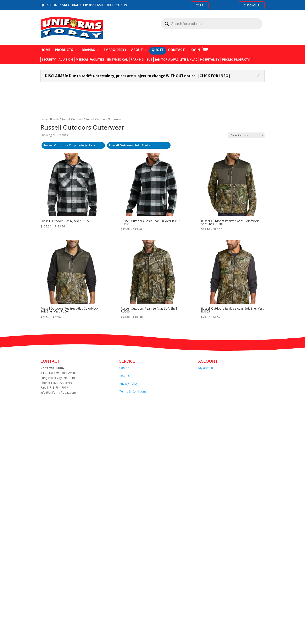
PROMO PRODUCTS (236, 59)
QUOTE (157, 49)
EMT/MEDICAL (117, 59)
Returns (124, 376)
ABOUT (137, 49)
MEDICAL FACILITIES (90, 59)
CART (199, 5)
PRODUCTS (64, 49)
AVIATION (66, 59)
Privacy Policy (128, 383)
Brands (54, 119)
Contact (124, 368)
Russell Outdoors (72, 119)
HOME (45, 49)
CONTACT (176, 49)
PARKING (137, 59)
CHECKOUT (251, 5)
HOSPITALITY (209, 59)
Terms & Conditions (132, 391)
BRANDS (88, 49)
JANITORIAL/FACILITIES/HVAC (176, 59)
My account (206, 368)
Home (44, 119)
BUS (149, 59)
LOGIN (194, 49)
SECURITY (49, 59)
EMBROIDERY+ (115, 49)
